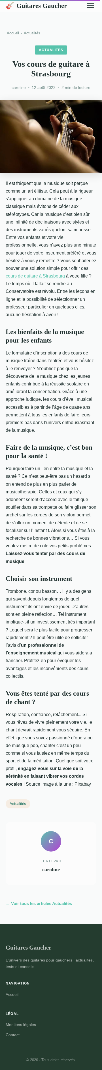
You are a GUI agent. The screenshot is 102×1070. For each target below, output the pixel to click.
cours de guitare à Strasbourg (35, 276)
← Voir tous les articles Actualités (39, 903)
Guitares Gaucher (36, 5)
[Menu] (90, 5)
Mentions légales (21, 1024)
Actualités (32, 33)
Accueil (13, 33)
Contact (13, 1035)
